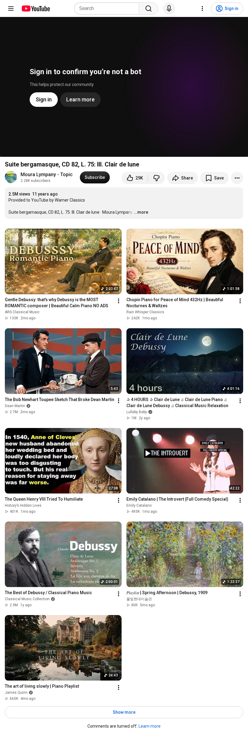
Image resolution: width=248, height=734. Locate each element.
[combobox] (108, 8)
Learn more (150, 726)
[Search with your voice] (169, 8)
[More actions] (237, 178)
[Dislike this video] (156, 178)
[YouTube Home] (35, 8)
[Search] (148, 8)
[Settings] (202, 8)
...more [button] (141, 212)
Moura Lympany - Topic (47, 174)
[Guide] (11, 8)
